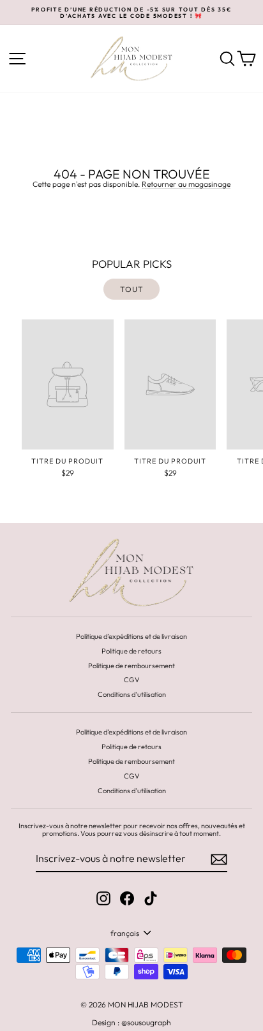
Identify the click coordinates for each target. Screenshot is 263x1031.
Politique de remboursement (131, 665)
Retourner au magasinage (186, 184)
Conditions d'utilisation (132, 694)
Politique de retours (131, 651)
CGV (132, 679)
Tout (132, 289)
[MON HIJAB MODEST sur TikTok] (151, 898)
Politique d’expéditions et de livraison (131, 636)
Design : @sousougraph (131, 1022)
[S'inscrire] (219, 859)
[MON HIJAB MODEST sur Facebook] (127, 898)
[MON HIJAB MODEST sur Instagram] (103, 898)
